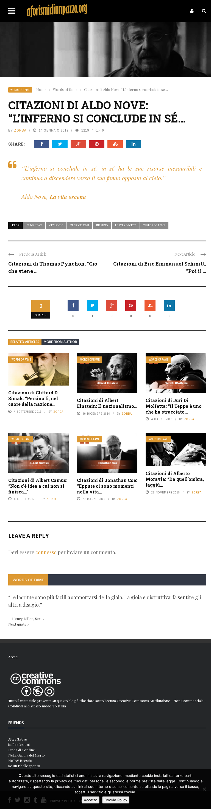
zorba (20, 130)
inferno (102, 225)
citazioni (56, 225)
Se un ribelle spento (24, 765)
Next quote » (18, 624)
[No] (204, 789)
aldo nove (34, 225)
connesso (46, 552)
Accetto (90, 800)
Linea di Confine (21, 749)
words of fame (154, 225)
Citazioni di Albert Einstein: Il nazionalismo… (107, 403)
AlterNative (17, 739)
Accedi (13, 656)
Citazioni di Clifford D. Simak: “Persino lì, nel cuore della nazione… (33, 398)
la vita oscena (125, 225)
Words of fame (20, 90)
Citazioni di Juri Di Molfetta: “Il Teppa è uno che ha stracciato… (174, 406)
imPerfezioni (19, 744)
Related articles (24, 341)
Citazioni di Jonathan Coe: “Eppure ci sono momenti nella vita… (107, 486)
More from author (60, 341)
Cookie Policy (115, 800)
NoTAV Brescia (20, 760)
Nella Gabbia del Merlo (26, 755)
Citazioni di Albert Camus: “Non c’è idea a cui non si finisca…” (37, 486)
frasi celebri (79, 225)
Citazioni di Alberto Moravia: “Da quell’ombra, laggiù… (175, 479)
